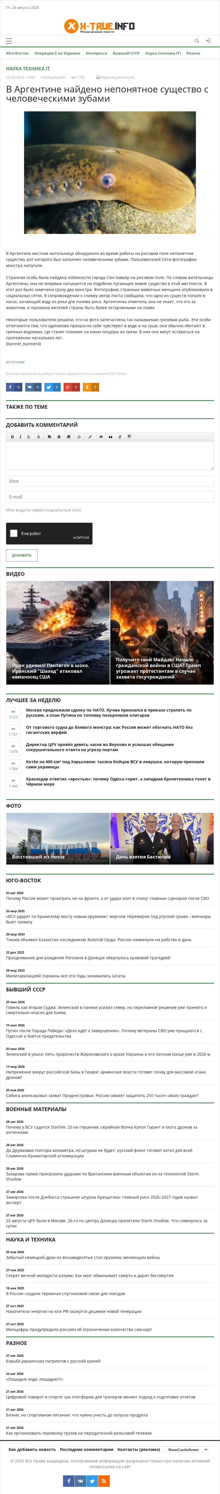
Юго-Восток (17, 53)
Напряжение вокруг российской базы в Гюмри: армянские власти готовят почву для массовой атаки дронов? (106, 1074)
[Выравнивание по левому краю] (49, 437)
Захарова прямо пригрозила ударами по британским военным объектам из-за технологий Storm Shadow (102, 1176)
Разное (193, 53)
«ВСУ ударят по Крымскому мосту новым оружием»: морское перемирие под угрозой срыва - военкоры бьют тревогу (108, 919)
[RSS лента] (104, 1481)
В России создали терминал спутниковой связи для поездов (65, 1293)
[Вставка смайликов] (79, 437)
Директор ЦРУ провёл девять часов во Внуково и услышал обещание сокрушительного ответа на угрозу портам (100, 747)
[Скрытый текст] (101, 437)
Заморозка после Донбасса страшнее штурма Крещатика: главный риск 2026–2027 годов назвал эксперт (102, 1199)
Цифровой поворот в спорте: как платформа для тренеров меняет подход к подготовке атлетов (100, 1397)
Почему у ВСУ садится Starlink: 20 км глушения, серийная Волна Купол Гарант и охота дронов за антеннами (101, 1129)
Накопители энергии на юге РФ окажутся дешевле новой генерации (74, 1311)
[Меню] (9, 41)
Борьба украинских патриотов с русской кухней (53, 1361)
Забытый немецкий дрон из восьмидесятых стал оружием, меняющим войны (83, 1257)
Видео (15, 573)
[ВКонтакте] (80, 1481)
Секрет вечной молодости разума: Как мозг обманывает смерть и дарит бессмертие (90, 1275)
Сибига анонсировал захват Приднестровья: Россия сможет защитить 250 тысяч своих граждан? (102, 1095)
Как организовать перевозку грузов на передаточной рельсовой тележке (79, 1433)
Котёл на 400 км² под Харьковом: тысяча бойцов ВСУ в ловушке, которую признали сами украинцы (115, 764)
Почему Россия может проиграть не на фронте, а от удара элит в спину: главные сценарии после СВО (107, 898)
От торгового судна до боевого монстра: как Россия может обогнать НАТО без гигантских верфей (109, 729)
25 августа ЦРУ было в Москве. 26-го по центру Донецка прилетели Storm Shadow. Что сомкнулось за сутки (106, 1223)
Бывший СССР (126, 53)
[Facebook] (68, 1481)
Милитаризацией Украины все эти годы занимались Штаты (65, 975)
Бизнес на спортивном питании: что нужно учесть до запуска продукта (77, 1415)
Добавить (22, 555)
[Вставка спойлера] (129, 437)
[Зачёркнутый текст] (39, 437)
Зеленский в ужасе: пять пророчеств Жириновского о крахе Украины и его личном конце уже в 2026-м (108, 1054)
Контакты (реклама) (138, 1449)
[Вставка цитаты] (110, 437)
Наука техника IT (28, 68)
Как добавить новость (32, 1449)
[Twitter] (92, 1481)
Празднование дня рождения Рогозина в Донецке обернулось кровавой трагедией (88, 957)
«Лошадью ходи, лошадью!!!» (34, 1379)
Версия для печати (117, 77)
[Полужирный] (12, 437)
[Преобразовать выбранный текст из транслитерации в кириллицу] (120, 437)
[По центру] (59, 437)
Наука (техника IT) (163, 53)
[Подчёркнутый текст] (29, 437)
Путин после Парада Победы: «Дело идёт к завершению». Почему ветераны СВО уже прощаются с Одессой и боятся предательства (104, 1033)
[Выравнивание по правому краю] (68, 437)
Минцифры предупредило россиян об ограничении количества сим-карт (79, 1329)
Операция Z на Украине (57, 53)
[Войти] (208, 40)
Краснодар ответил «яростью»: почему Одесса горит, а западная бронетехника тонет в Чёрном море (118, 781)
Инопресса (96, 53)
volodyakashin (53, 77)
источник (15, 362)
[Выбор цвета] (90, 437)
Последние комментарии (86, 1449)
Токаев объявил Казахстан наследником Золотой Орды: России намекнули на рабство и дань (98, 939)
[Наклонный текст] (20, 437)
